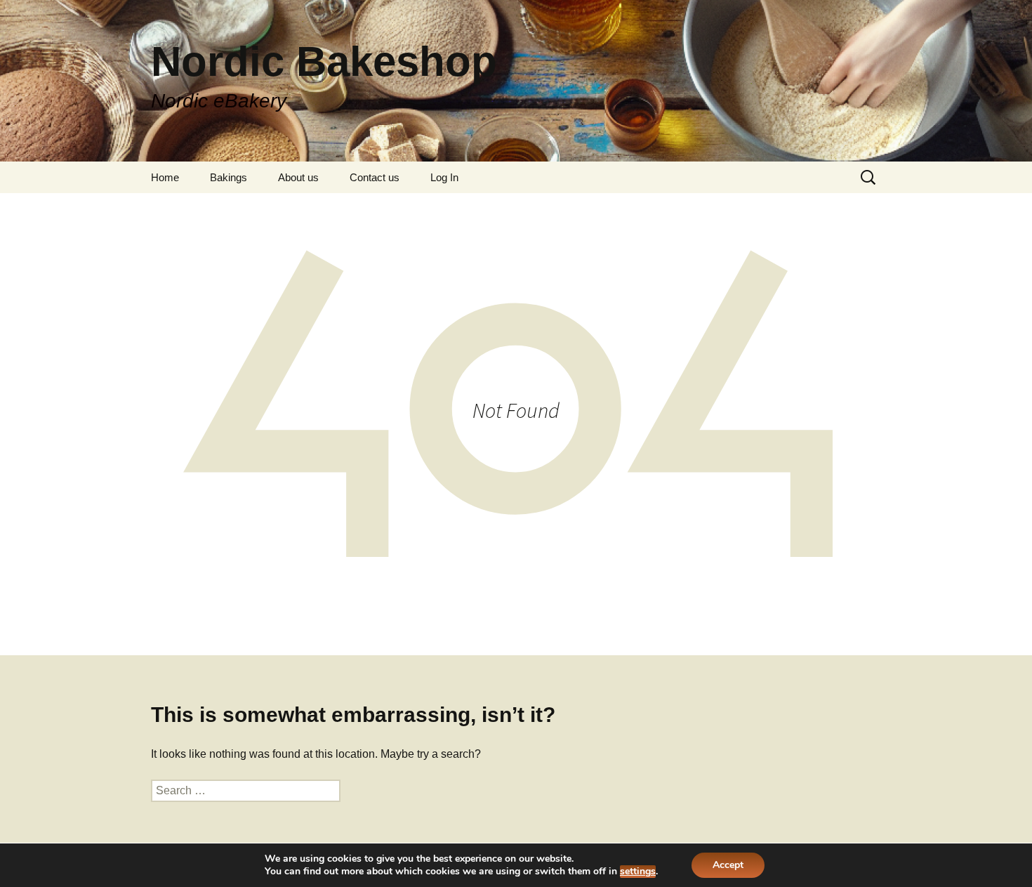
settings (638, 871)
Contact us (374, 177)
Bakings (228, 177)
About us (298, 177)
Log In (444, 177)
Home (165, 177)
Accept (728, 865)
